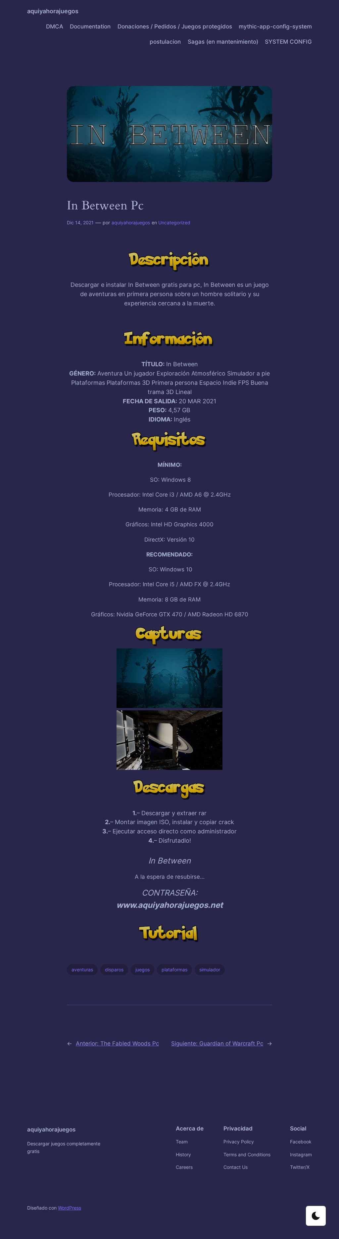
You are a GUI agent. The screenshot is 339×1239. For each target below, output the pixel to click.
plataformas (174, 969)
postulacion (165, 41)
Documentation (90, 26)
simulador (209, 969)
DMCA (54, 26)
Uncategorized (174, 222)
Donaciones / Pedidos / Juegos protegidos (175, 26)
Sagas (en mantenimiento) (223, 41)
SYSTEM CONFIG (288, 41)
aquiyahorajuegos (52, 11)
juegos (142, 969)
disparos (114, 969)
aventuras (82, 969)
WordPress (69, 1208)
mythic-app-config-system (275, 26)
